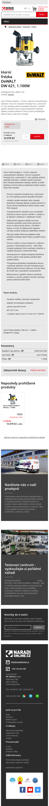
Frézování (26, 27)
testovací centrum (29, 580)
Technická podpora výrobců (17, 760)
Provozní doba (12, 751)
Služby (8, 738)
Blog (8, 714)
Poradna (9, 717)
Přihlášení (7, 2)
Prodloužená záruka (14, 722)
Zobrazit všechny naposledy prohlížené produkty (24, 437)
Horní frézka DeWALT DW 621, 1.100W (11, 406)
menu (6, 21)
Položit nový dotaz (37, 370)
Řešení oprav (11, 719)
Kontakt (9, 749)
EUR (29, 8)
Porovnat (41, 119)
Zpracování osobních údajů (17, 762)
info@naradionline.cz (20, 662)
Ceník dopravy (12, 735)
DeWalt (11, 94)
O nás (8, 746)
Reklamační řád (12, 733)
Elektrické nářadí (15, 27)
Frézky (34, 27)
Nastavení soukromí (14, 767)
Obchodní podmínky (14, 730)
